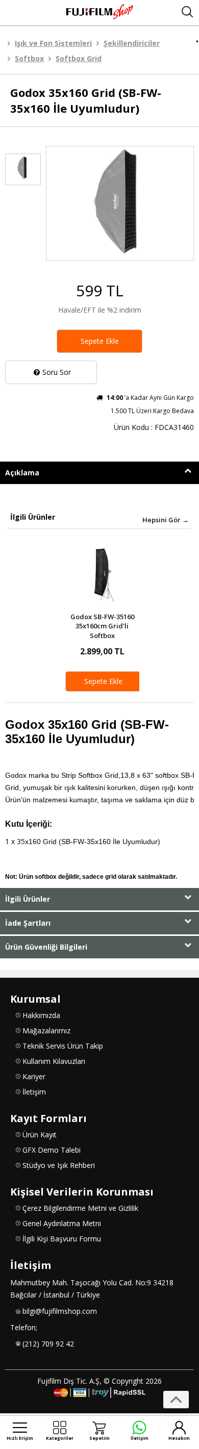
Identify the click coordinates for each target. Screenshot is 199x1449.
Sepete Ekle (100, 341)
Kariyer (33, 1076)
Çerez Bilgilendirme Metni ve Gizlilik (80, 1208)
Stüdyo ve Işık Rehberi (58, 1165)
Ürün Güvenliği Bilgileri (46, 947)
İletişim (34, 1092)
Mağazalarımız (46, 1030)
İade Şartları (28, 923)
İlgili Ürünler (27, 899)
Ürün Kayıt (39, 1134)
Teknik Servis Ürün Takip (62, 1046)
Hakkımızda (41, 1015)
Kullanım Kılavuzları (53, 1061)
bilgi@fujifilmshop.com (59, 1311)
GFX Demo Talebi (51, 1150)
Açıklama (22, 472)
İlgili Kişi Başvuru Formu (61, 1238)
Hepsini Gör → (165, 519)
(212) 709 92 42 (48, 1344)
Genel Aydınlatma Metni (61, 1223)
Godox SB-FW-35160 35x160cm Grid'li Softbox (102, 626)
